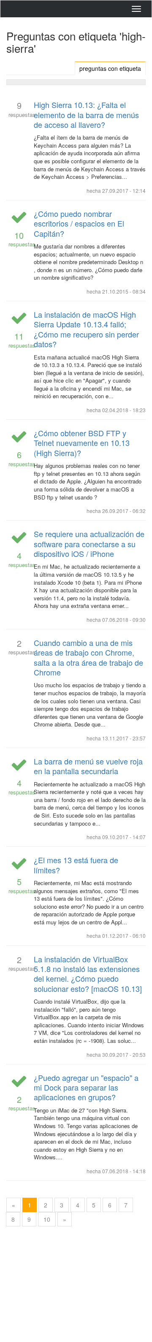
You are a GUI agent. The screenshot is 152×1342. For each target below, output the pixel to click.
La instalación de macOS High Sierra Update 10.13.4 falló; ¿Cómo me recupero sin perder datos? (86, 329)
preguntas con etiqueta (110, 68)
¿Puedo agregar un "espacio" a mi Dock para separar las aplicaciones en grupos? (86, 1087)
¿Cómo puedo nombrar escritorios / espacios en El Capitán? (79, 223)
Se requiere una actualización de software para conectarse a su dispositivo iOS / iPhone (89, 543)
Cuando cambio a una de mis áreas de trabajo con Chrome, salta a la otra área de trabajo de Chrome (88, 657)
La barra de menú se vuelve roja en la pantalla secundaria (88, 766)
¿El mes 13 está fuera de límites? (76, 864)
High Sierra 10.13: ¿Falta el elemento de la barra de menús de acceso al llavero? (86, 114)
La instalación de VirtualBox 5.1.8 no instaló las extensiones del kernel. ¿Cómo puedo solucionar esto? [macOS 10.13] (88, 973)
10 (46, 1219)
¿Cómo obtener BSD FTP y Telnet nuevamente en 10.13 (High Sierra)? (82, 442)
